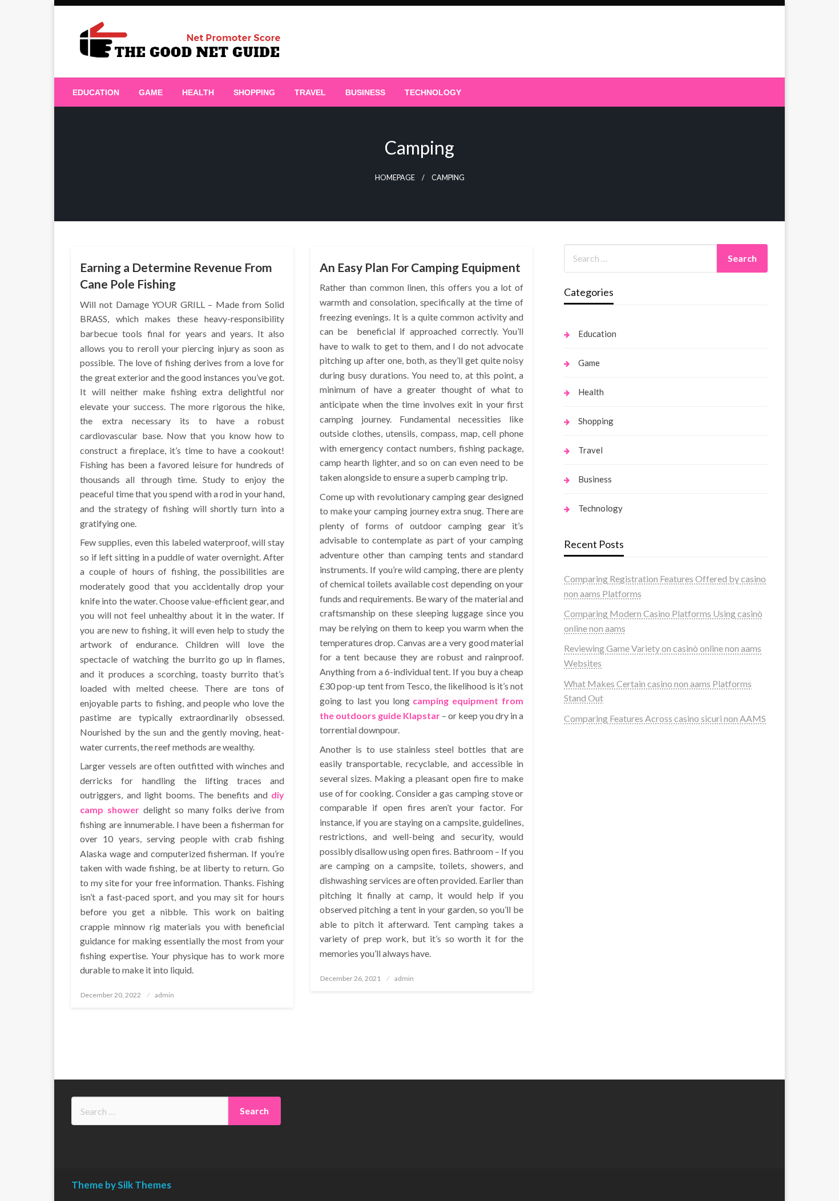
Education (95, 92)
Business (365, 92)
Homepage (395, 177)
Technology (433, 92)
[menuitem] (96, 92)
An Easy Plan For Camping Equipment (420, 267)
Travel (310, 92)
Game (151, 92)
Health (198, 92)
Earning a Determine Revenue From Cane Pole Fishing (176, 275)
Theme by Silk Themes (121, 1185)
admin (164, 995)
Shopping (254, 92)
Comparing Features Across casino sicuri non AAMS (665, 718)
